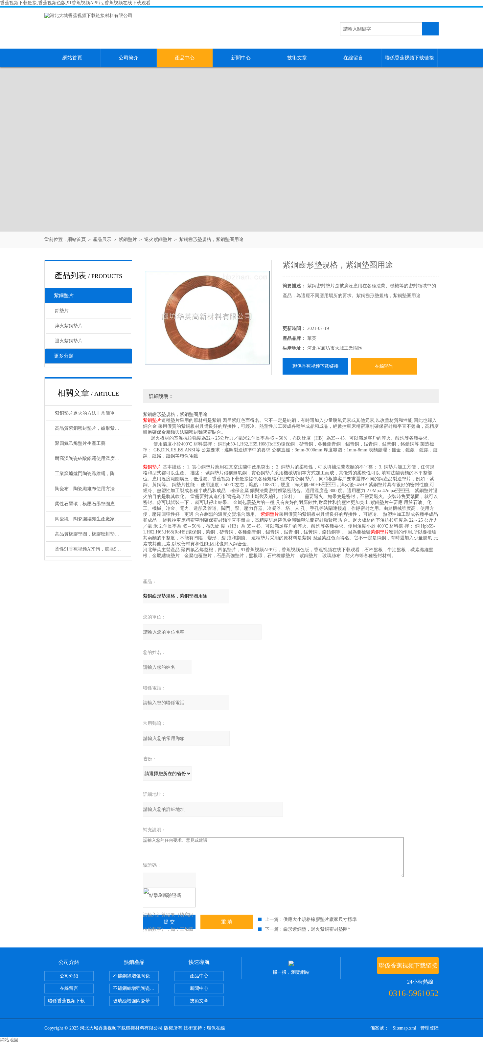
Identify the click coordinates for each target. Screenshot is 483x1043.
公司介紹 (69, 975)
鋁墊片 (62, 310)
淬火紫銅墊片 (68, 325)
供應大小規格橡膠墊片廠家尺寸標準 (320, 919)
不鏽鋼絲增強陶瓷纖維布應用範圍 (136, 988)
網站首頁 (72, 57)
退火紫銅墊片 (158, 239)
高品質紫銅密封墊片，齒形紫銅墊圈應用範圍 (93, 428)
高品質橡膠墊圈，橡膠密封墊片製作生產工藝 (93, 534)
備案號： (379, 1028)
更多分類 (64, 356)
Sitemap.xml (404, 1028)
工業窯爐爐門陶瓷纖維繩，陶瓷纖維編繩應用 (93, 473)
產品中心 (185, 57)
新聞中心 (241, 57)
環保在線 (216, 1028)
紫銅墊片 (128, 239)
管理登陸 (429, 1028)
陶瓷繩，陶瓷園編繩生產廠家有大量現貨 (93, 518)
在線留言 (353, 57)
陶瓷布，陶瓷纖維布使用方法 (85, 488)
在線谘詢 (384, 366)
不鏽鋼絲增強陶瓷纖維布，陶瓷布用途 (136, 975)
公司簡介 (128, 57)
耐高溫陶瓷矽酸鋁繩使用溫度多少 (89, 458)
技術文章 (297, 57)
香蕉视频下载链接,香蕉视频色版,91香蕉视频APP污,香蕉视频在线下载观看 (75, 2)
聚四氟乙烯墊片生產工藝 (80, 443)
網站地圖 (9, 1039)
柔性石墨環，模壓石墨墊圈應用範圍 (91, 503)
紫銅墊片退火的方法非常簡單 (85, 413)
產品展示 (102, 239)
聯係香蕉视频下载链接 (409, 57)
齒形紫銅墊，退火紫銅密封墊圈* (316, 929)
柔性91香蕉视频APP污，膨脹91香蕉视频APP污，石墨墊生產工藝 (93, 549)
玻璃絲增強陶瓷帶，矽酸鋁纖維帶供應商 (136, 1000)
